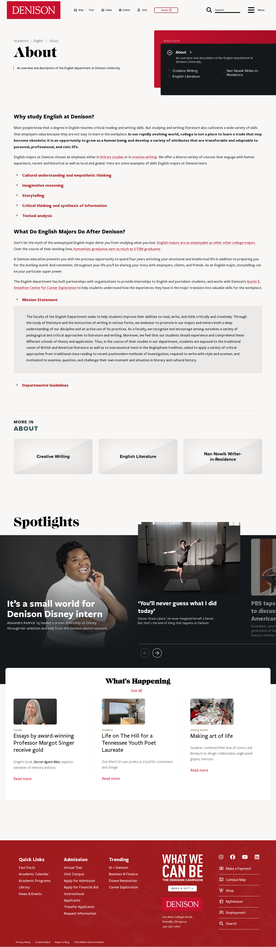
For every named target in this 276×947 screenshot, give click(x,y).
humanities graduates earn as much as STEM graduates (117, 249)
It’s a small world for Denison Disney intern (55, 608)
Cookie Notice (42, 942)
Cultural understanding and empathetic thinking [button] (67, 175)
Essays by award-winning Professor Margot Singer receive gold (44, 742)
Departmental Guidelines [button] (45, 385)
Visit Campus (74, 874)
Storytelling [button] (33, 195)
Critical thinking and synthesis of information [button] (64, 205)
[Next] (157, 653)
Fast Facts (27, 867)
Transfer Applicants (79, 907)
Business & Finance (123, 874)
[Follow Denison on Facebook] (232, 857)
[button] (223, 9)
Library (24, 887)
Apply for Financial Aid (81, 887)
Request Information (80, 913)
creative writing (144, 157)
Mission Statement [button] (40, 299)
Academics (21, 41)
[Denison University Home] (182, 910)
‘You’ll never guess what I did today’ (177, 607)
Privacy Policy (23, 942)
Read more (23, 779)
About (54, 41)
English (38, 41)
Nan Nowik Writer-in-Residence (243, 73)
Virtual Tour (73, 867)
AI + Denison (118, 867)
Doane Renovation (123, 880)
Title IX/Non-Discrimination (89, 942)
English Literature (186, 76)
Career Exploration (123, 887)
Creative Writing (185, 71)
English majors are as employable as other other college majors (206, 242)
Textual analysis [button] (37, 215)
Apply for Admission (79, 880)
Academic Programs (35, 880)
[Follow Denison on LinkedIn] (257, 857)
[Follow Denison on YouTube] (245, 857)
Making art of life (211, 736)
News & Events (30, 894)
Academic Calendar (34, 874)
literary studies (111, 157)
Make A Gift (182, 888)
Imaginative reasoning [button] (43, 185)
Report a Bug (62, 942)
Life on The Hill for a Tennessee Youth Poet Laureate (129, 742)
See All (136, 691)
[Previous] (145, 653)
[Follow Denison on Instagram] (221, 857)
